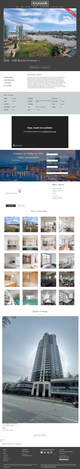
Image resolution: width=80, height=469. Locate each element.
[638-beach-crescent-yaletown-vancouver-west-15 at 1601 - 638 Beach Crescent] (48, 279)
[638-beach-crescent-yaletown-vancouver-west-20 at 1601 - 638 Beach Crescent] (66, 297)
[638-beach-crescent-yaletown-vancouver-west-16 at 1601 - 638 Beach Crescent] (66, 279)
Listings (5, 418)
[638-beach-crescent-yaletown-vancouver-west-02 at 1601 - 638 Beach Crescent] (30, 224)
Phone (47, 164)
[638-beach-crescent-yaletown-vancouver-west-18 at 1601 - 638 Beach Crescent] (30, 297)
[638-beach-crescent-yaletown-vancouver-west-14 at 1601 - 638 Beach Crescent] (30, 279)
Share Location (57, 198)
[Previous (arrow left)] (0, 404)
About (22, 6)
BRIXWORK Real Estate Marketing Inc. (50, 430)
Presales (5, 420)
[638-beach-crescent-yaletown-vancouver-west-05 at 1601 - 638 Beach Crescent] (12, 242)
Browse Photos (34, 67)
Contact (61, 6)
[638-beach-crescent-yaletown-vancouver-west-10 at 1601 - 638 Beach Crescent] (30, 260)
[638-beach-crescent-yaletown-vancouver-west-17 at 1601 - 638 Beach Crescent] (12, 297)
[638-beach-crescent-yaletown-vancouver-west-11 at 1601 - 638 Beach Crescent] (48, 260)
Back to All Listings (40, 398)
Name (47, 152)
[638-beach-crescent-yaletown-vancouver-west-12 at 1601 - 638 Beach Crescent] (66, 260)
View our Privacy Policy (6, 430)
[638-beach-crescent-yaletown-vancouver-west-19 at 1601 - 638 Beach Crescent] (48, 297)
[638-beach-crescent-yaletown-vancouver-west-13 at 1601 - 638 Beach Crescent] (12, 279)
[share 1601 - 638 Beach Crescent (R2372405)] (38, 60)
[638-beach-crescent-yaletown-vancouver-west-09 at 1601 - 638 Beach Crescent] (12, 260)
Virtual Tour (45, 67)
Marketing (54, 6)
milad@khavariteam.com (27, 418)
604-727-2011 (16, 160)
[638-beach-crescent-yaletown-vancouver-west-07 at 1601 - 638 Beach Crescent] (48, 242)
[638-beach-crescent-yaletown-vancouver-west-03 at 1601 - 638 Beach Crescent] (48, 224)
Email (47, 158)
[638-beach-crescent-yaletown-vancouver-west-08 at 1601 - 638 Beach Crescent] (66, 242)
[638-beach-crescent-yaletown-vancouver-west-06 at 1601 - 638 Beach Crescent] (30, 242)
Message (48, 171)
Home (17, 6)
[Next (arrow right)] (1, 404)
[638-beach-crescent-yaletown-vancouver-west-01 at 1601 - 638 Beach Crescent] (12, 224)
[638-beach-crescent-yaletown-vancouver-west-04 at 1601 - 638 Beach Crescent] (66, 224)
